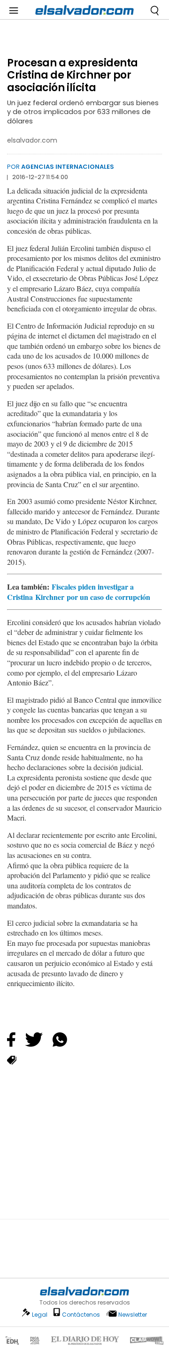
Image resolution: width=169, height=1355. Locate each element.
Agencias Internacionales (67, 166)
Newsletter (132, 1315)
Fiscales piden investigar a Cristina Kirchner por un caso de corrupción (78, 591)
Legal (39, 1315)
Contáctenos (81, 1315)
